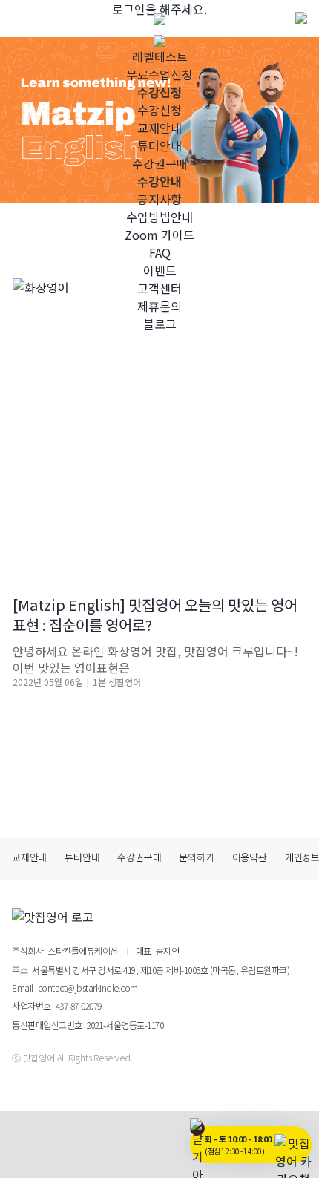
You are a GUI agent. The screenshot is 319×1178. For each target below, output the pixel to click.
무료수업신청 (159, 74)
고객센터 (159, 288)
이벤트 (160, 270)
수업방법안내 (159, 217)
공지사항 (159, 199)
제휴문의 (159, 306)
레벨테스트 (160, 56)
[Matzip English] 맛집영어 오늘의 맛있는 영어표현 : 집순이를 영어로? (155, 614)
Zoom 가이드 (159, 234)
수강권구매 (160, 163)
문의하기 (196, 857)
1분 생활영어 (117, 681)
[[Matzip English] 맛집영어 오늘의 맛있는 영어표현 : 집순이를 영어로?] (159, 425)
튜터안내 (159, 145)
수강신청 (159, 110)
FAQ (160, 252)
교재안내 (159, 128)
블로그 (160, 324)
